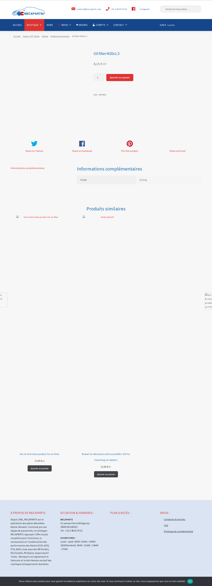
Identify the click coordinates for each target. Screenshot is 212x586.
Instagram (145, 9)
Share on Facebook (82, 150)
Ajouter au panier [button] (40, 468)
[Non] (208, 581)
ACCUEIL (17, 24)
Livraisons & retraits (174, 519)
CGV (166, 525)
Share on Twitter (34, 150)
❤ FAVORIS (82, 24)
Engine (45, 36)
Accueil (17, 36)
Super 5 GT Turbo (31, 36)
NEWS (50, 24)
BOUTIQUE (32, 24)
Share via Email (177, 150)
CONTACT (118, 24)
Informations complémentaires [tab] (28, 168)
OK (190, 581)
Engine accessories (60, 36)
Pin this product (129, 150)
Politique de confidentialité (178, 531)
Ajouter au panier (120, 77)
